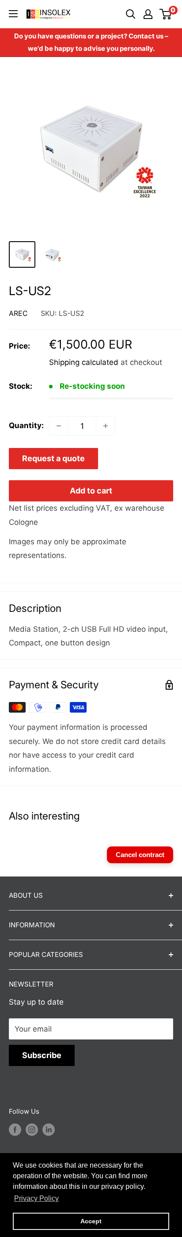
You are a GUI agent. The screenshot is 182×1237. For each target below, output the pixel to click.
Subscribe (41, 1055)
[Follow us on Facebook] (15, 1129)
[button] (36, 1198)
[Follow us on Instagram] (32, 1129)
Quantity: (26, 425)
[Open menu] (13, 13)
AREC (18, 313)
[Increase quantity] (105, 426)
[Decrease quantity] (58, 426)
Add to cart (91, 490)
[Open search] (131, 14)
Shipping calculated (83, 362)
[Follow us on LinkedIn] (48, 1129)
